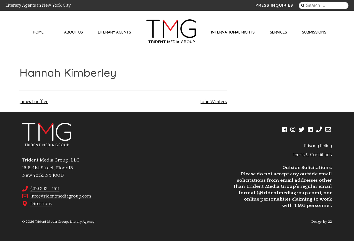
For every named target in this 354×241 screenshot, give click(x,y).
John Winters (213, 101)
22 (330, 222)
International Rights (233, 32)
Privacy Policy (318, 145)
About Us (73, 32)
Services (278, 32)
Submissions (314, 32)
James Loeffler (33, 101)
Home (38, 32)
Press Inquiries (274, 5)
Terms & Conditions (312, 154)
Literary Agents (114, 32)
